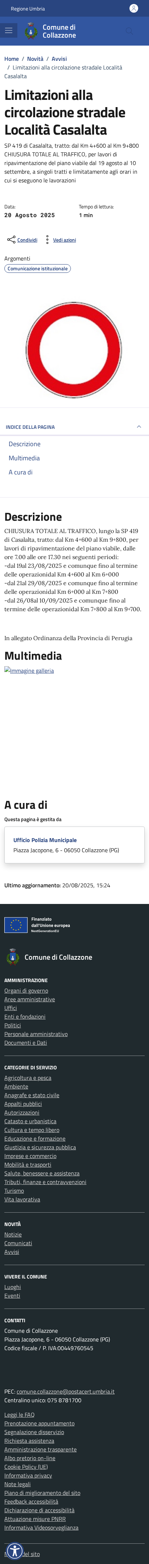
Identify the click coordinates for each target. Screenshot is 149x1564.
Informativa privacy (28, 1475)
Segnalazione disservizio (34, 1432)
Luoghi (12, 1286)
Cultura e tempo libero (31, 1129)
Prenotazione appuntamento (39, 1423)
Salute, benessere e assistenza (42, 1173)
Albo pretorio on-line (29, 1458)
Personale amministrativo (36, 1034)
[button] (14, 1551)
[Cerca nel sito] (129, 31)
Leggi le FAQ (19, 1414)
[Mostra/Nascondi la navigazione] (8, 30)
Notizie (13, 1234)
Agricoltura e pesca (27, 1077)
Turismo (14, 1190)
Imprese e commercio (30, 1155)
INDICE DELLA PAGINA (30, 427)
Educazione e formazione (34, 1138)
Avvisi (11, 1251)
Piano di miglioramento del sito (42, 1492)
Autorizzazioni (21, 1112)
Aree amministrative (29, 999)
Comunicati (18, 1243)
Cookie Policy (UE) (26, 1466)
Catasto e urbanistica (30, 1121)
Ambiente (16, 1086)
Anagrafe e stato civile (31, 1095)
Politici (12, 1025)
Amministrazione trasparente (40, 1449)
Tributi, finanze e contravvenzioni (45, 1182)
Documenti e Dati (25, 1042)
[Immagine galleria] (29, 669)
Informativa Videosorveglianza (41, 1527)
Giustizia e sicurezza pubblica (40, 1147)
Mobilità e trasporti (27, 1164)
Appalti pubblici (23, 1103)
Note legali (17, 1484)
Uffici (10, 1007)
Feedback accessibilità (31, 1501)
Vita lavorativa (22, 1199)
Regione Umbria (28, 8)
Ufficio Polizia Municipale (45, 840)
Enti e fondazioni (25, 1016)
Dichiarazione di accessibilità (39, 1510)
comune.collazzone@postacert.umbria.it (66, 1391)
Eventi (12, 1295)
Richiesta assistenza (29, 1440)
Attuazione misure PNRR (35, 1518)
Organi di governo (26, 990)
